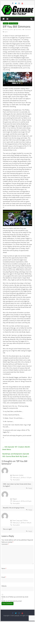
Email (4, 577)
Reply (30, 488)
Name (4, 568)
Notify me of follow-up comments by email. (15, 597)
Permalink (16, 480)
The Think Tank (13, 23)
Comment (5, 544)
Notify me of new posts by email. (12, 601)
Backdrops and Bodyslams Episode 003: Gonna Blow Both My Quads (15, 455)
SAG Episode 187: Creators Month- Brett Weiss (16, 448)
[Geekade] (3, 19)
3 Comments (27, 29)
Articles (6, 23)
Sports (6, 32)
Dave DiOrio (18, 29)
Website (4, 586)
